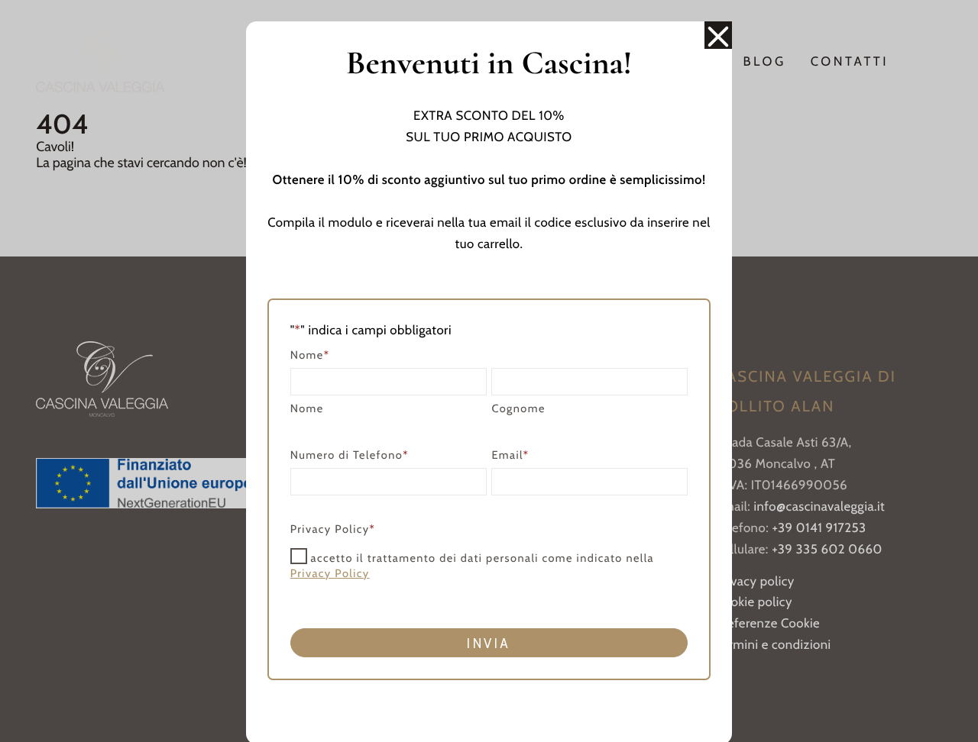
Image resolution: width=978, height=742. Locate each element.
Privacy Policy (330, 573)
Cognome (518, 408)
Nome (307, 408)
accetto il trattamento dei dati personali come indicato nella (472, 564)
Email (510, 455)
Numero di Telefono (349, 455)
